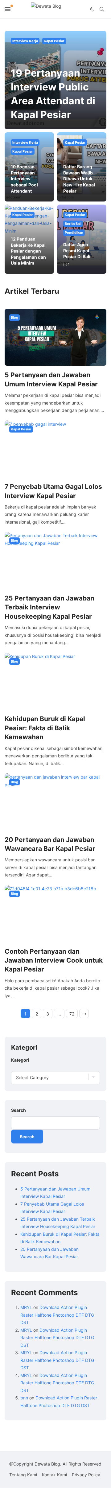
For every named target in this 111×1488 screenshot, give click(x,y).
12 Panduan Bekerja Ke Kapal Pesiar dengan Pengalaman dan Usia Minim (28, 250)
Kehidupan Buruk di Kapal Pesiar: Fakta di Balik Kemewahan (45, 728)
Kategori (20, 1060)
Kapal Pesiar (54, 41)
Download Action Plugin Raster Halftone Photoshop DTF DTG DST (57, 1315)
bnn (24, 1397)
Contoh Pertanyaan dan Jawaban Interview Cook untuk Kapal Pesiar (54, 960)
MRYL (26, 1307)
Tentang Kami (23, 1474)
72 (71, 1013)
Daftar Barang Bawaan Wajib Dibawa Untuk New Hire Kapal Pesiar (79, 178)
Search (18, 1110)
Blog (14, 317)
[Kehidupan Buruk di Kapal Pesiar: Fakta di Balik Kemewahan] (55, 680)
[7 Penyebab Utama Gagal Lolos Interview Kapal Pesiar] (55, 448)
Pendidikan (74, 232)
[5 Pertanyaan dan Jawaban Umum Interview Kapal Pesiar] (55, 336)
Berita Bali (73, 223)
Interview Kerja (25, 41)
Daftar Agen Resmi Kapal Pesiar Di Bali (76, 250)
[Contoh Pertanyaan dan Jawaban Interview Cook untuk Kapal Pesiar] (55, 913)
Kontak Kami (54, 1474)
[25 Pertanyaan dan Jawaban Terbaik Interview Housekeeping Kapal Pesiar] (55, 560)
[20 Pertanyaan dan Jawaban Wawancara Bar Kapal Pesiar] (55, 801)
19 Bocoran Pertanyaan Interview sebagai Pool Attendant (24, 178)
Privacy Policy (86, 1474)
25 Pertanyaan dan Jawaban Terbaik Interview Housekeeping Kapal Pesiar (49, 607)
